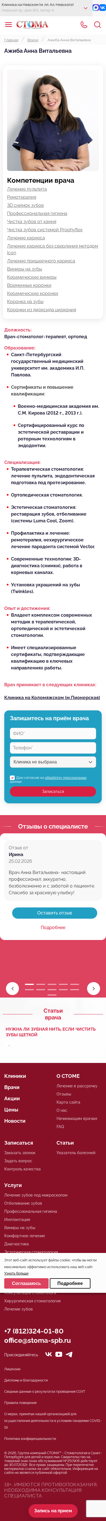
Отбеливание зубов (23, 1203)
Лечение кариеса (26, 238)
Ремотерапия (21, 197)
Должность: (18, 330)
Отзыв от (18, 847)
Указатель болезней (76, 1153)
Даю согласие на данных (48, 780)
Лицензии (12, 1369)
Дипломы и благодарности (26, 1380)
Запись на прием (53, 1510)
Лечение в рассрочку (77, 1086)
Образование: (20, 348)
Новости (14, 1121)
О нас (62, 1110)
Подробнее (53, 927)
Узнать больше (16, 1273)
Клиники (15, 1076)
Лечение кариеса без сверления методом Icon (52, 249)
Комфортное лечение (24, 1236)
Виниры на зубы (24, 269)
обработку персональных (65, 778)
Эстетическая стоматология (31, 1252)
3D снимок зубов (25, 205)
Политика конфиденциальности (30, 1439)
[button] (93, 988)
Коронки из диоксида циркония (41, 309)
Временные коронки (29, 285)
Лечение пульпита (27, 189)
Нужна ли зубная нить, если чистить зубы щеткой (51, 1032)
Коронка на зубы (25, 301)
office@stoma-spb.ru (37, 1340)
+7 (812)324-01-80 (34, 1331)
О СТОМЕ (68, 1076)
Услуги (13, 1185)
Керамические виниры (32, 277)
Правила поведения (20, 1403)
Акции (12, 1098)
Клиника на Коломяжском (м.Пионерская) (52, 697)
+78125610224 (84, 24)
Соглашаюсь (26, 1283)
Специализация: (22, 462)
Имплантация (17, 1219)
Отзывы (64, 1094)
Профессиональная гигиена (37, 213)
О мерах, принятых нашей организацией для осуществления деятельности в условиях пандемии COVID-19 (52, 1420)
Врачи (12, 1087)
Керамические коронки (32, 293)
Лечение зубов (18, 1309)
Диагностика (16, 1244)
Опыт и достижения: (27, 608)
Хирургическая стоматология (32, 1301)
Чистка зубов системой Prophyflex (45, 229)
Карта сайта (68, 1102)
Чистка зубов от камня (31, 221)
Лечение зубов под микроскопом (36, 1195)
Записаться (53, 791)
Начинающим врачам (77, 1118)
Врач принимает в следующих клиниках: (50, 684)
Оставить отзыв (54, 913)
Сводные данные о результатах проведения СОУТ (44, 1392)
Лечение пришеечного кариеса (41, 261)
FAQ (60, 1126)
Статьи (65, 1143)
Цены (11, 1110)
